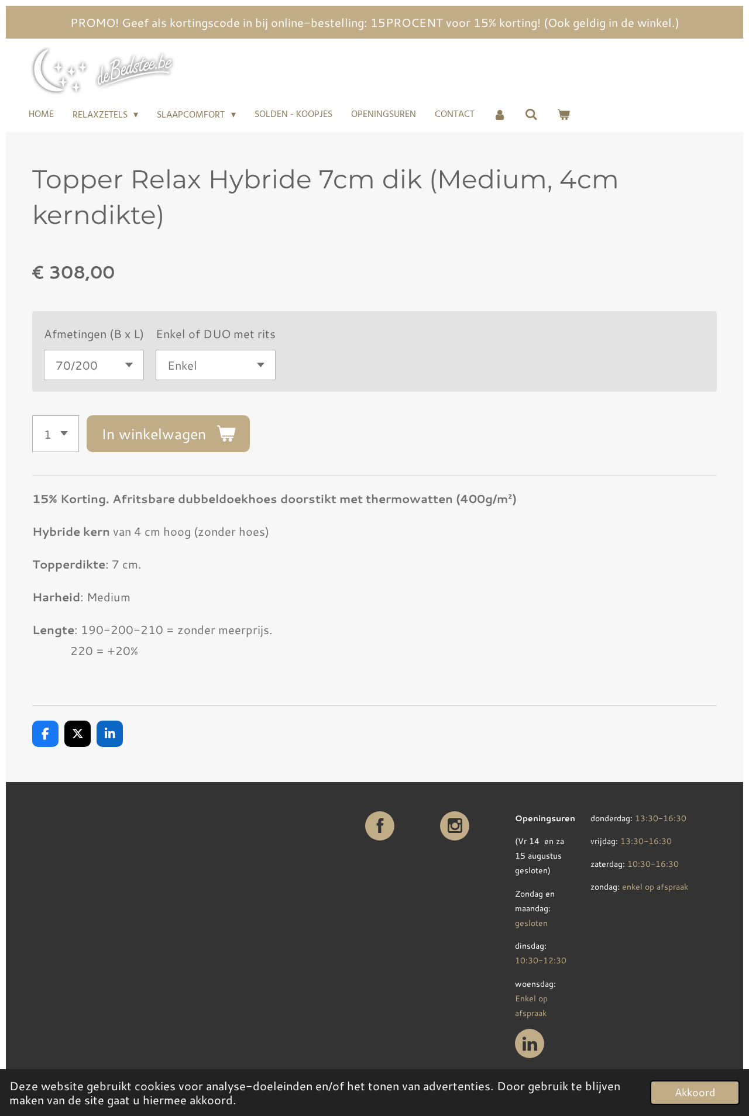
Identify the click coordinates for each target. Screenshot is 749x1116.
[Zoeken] (531, 114)
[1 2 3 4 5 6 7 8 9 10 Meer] (55, 433)
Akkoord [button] (695, 1092)
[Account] (500, 114)
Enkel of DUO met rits (216, 333)
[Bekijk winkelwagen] (563, 114)
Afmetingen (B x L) (94, 333)
